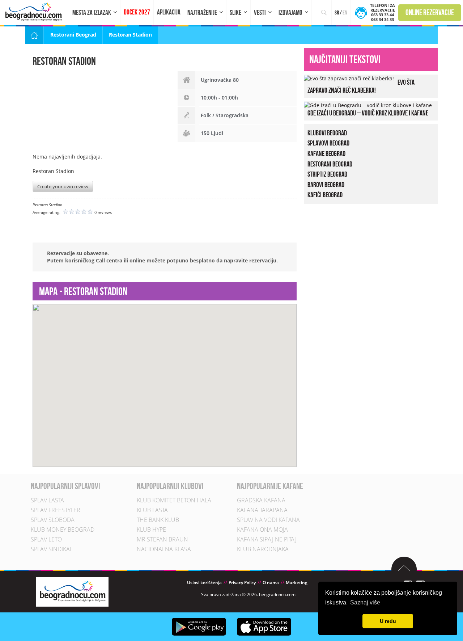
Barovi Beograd (325, 185)
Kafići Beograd (325, 195)
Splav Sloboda (53, 520)
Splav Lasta (47, 500)
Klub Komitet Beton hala (174, 500)
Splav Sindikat (51, 549)
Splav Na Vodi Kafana (268, 520)
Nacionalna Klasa (164, 549)
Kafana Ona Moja (262, 530)
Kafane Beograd (326, 153)
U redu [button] (388, 621)
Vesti (260, 12)
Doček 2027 (137, 12)
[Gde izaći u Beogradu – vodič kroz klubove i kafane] (368, 104)
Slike (235, 12)
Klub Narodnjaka (263, 549)
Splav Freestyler (55, 510)
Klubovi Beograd (327, 133)
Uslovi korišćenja (204, 582)
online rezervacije (429, 12)
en (345, 12)
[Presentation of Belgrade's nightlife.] (34, 12)
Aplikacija (168, 12)
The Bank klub (158, 520)
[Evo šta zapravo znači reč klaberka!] (349, 78)
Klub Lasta (152, 510)
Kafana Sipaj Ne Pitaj (267, 539)
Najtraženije (202, 12)
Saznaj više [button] (365, 602)
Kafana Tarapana (262, 510)
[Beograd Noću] (72, 591)
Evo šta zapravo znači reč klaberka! (361, 86)
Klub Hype (151, 530)
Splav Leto (46, 539)
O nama (271, 582)
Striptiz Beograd (327, 174)
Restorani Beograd (73, 34)
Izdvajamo (290, 12)
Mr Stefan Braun (162, 539)
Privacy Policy (242, 582)
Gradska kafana (261, 500)
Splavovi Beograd (328, 143)
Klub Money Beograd (62, 530)
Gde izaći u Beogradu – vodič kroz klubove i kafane (367, 113)
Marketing (296, 582)
